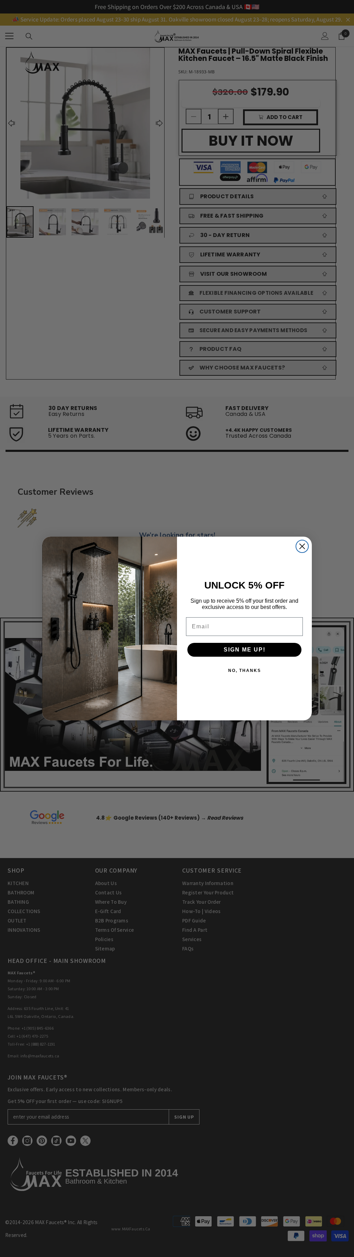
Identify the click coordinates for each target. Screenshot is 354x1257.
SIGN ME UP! (245, 650)
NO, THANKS (244, 670)
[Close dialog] (302, 546)
